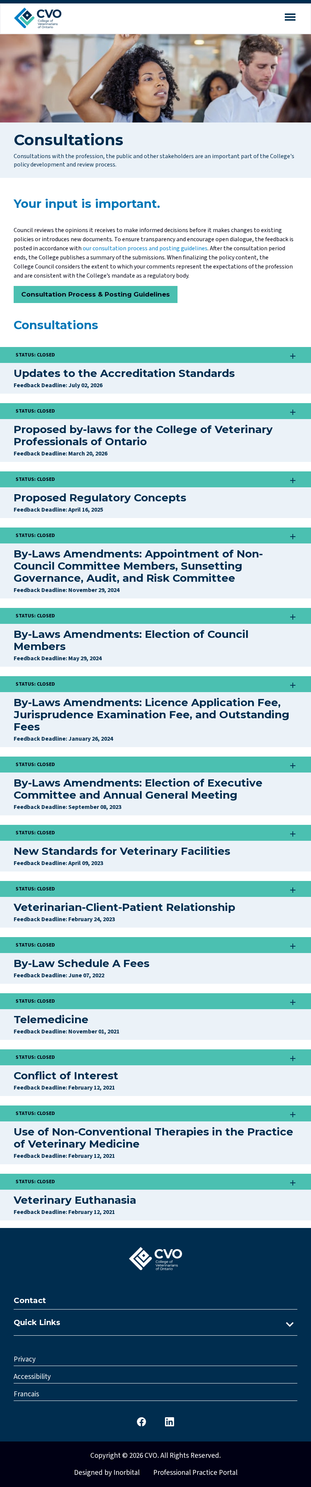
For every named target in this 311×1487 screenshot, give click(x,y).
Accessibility (32, 1377)
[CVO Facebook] (141, 1421)
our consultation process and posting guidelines (144, 248)
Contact (30, 1300)
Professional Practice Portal (195, 1473)
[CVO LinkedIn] (169, 1421)
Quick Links (37, 1322)
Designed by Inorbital (107, 1473)
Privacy (25, 1359)
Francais (26, 1394)
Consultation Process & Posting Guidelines (95, 294)
